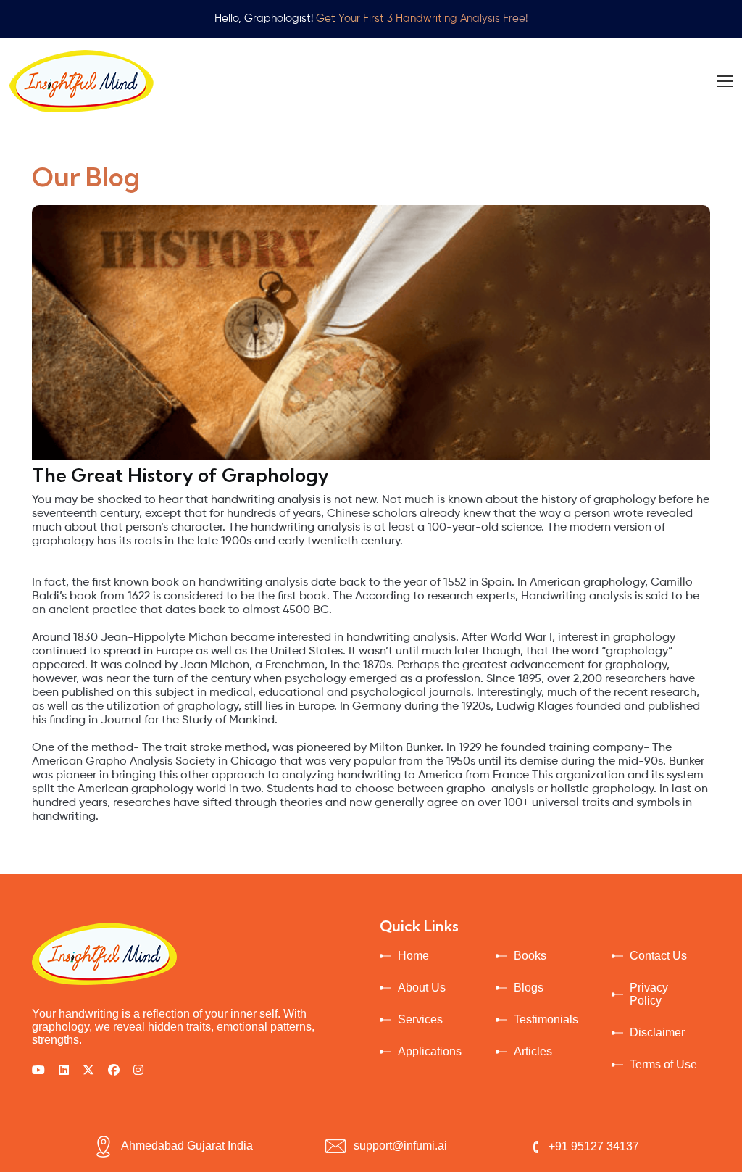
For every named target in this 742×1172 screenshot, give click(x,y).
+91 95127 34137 (594, 1146)
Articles (533, 1051)
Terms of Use (663, 1064)
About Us (422, 987)
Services (420, 1019)
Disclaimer (657, 1032)
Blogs (528, 987)
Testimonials (546, 1019)
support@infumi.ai (400, 1145)
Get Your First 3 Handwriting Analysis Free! (422, 18)
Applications (430, 1051)
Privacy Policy (649, 994)
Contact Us (658, 955)
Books (530, 955)
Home (413, 955)
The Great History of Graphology (180, 475)
